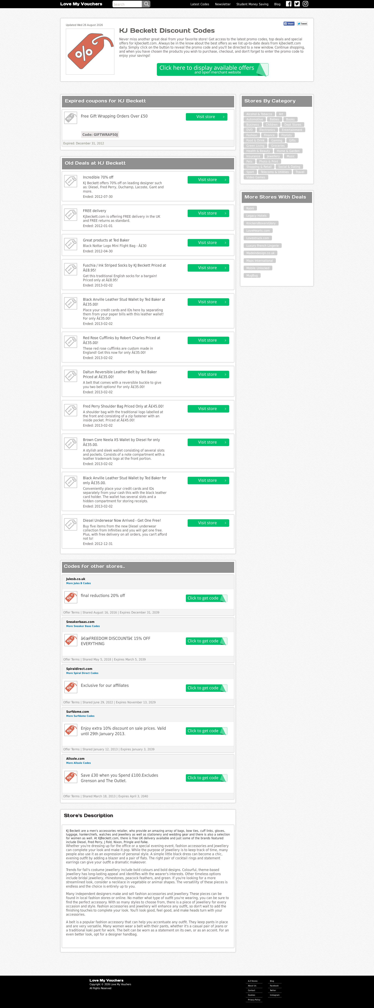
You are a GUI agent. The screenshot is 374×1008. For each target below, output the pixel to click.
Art (281, 114)
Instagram (275, 995)
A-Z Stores (253, 981)
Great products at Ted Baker (106, 240)
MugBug (252, 275)
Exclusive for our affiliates (105, 685)
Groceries (278, 146)
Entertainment (292, 130)
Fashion (251, 135)
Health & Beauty (258, 151)
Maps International (259, 261)
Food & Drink (255, 140)
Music (291, 156)
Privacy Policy (254, 999)
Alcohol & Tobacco (259, 114)
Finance (269, 135)
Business (252, 124)
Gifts (292, 140)
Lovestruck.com (257, 238)
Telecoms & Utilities (275, 172)
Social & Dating (289, 167)
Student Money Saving (252, 4)
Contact (251, 990)
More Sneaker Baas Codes (83, 626)
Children (272, 124)
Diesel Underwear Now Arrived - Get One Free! (122, 520)
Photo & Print (268, 161)
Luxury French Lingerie (262, 246)
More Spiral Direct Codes (82, 673)
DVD (249, 130)
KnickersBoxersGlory (261, 223)
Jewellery (273, 156)
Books (290, 119)
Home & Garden (288, 151)
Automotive (254, 119)
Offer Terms (71, 612)
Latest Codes (200, 4)
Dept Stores (292, 124)
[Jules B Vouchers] (70, 597)
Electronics (267, 130)
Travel (300, 172)
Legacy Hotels (256, 216)
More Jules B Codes (78, 583)
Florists (286, 135)
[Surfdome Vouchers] (70, 730)
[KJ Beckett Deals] (70, 118)
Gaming (276, 140)
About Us (252, 985)
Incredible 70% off (98, 177)
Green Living (255, 146)
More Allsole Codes (78, 762)
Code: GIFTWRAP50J (100, 135)
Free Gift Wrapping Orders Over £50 (114, 116)
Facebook (274, 985)
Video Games (255, 177)
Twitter (273, 990)
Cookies (251, 995)
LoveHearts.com (258, 231)
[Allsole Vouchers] (70, 777)
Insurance (253, 156)
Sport (250, 172)
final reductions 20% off (103, 595)
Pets (249, 161)
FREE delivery (94, 211)
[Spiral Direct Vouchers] (70, 687)
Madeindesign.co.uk (260, 253)
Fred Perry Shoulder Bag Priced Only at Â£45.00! (123, 406)
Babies (274, 119)
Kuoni (250, 208)
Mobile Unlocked (257, 268)
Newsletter (223, 4)
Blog (277, 4)
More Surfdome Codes (80, 715)
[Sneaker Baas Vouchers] (70, 640)
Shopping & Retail (259, 167)
